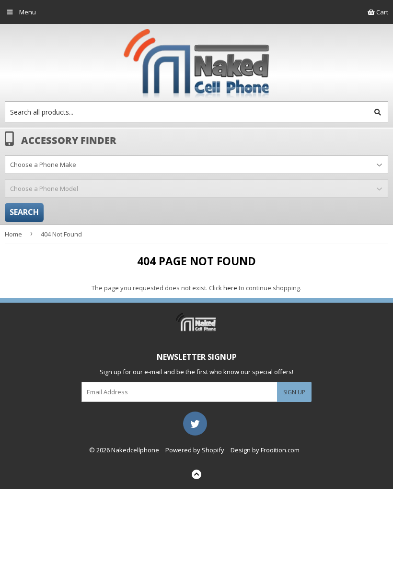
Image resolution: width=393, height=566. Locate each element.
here (230, 287)
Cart (381, 12)
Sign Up (294, 392)
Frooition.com (280, 450)
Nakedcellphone (135, 450)
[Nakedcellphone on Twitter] (195, 422)
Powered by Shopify (194, 450)
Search (24, 212)
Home (13, 234)
